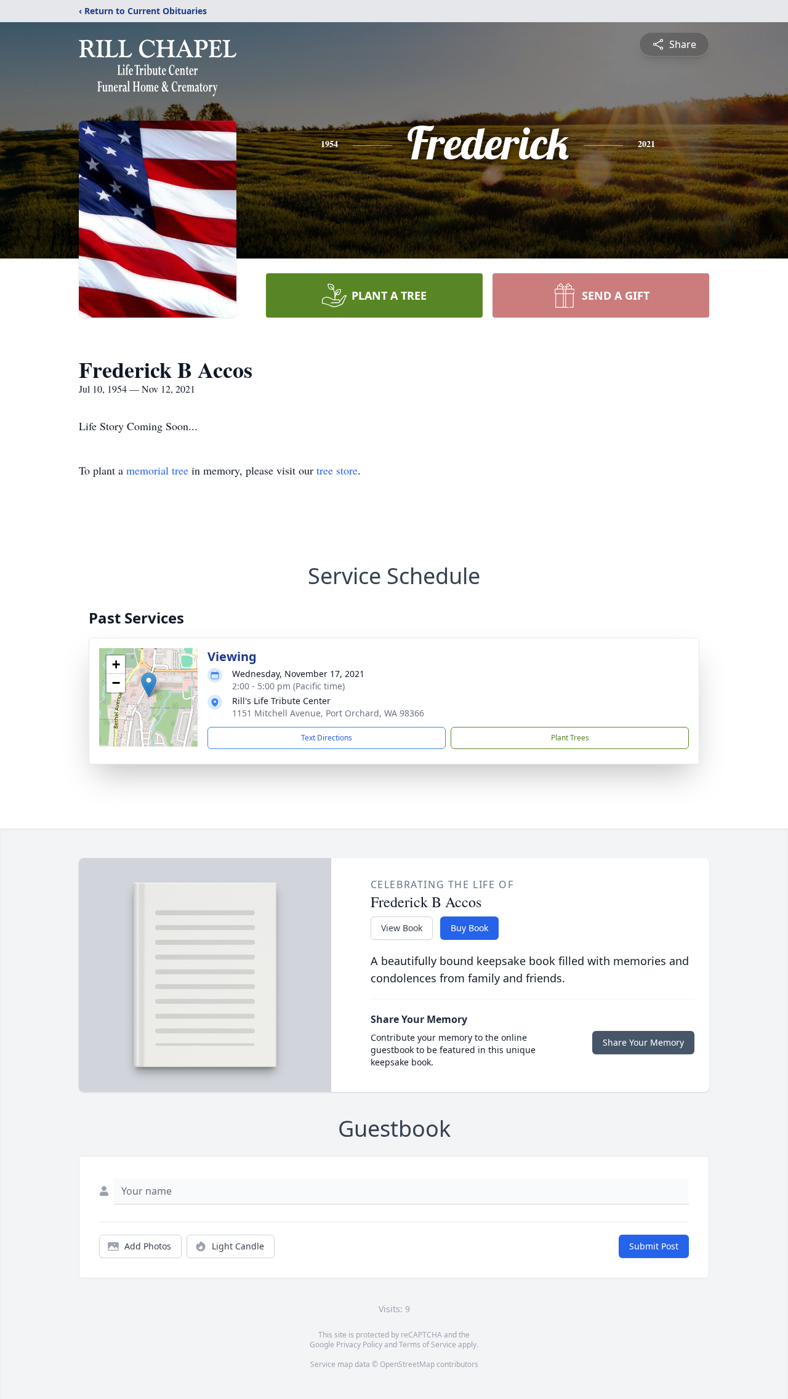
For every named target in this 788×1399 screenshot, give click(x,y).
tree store (337, 470)
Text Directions (326, 737)
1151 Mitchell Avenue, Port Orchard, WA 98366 (328, 713)
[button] (148, 684)
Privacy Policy (359, 1344)
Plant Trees (570, 737)
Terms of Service (427, 1344)
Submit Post (653, 1246)
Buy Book (469, 928)
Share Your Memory (643, 1042)
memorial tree (157, 470)
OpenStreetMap (407, 1364)
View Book (401, 928)
